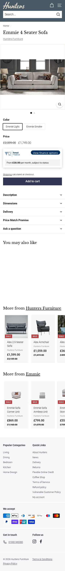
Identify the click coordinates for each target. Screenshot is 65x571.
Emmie (33, 374)
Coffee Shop (38, 477)
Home (6, 26)
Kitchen (7, 467)
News (35, 457)
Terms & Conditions (42, 559)
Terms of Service (41, 482)
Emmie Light (13, 126)
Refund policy (39, 487)
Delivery (36, 462)
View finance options (45, 153)
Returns (36, 467)
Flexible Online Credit (43, 472)
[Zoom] (59, 104)
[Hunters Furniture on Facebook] (41, 541)
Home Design (10, 472)
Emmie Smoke (34, 126)
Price (6, 136)
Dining (6, 457)
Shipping (7, 174)
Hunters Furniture (13, 38)
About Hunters (39, 452)
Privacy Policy (10, 563)
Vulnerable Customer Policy (46, 492)
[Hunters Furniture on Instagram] (34, 541)
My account (38, 497)
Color (6, 119)
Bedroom (7, 462)
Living (6, 452)
